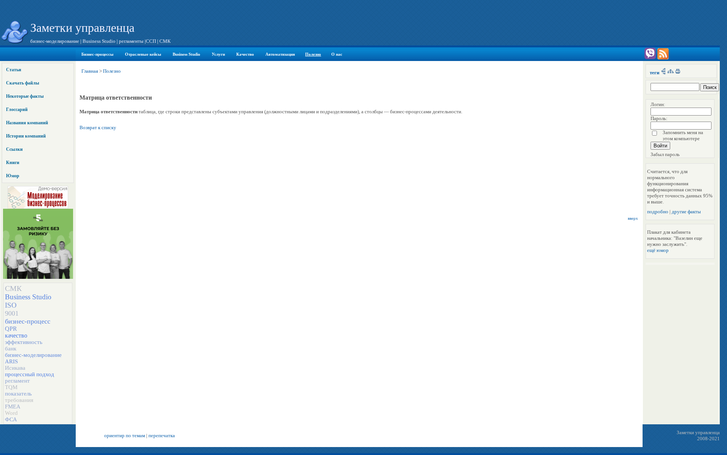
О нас (336, 54)
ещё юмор (658, 250)
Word (11, 413)
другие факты (686, 211)
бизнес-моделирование (33, 355)
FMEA (12, 406)
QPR (11, 328)
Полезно (313, 54)
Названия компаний (27, 122)
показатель (18, 394)
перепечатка (161, 435)
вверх (633, 218)
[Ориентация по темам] (663, 72)
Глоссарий (17, 109)
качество (16, 335)
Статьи (13, 69)
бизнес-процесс (27, 321)
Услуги (218, 54)
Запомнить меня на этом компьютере (683, 135)
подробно (657, 211)
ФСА (11, 419)
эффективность (23, 342)
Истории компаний (26, 136)
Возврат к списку (98, 127)
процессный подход (29, 374)
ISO (11, 305)
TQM (11, 387)
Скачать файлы (22, 83)
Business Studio (186, 54)
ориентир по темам (124, 435)
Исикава (15, 368)
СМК (13, 288)
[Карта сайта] (671, 72)
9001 (12, 313)
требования (19, 400)
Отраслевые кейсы (143, 54)
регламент (17, 381)
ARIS (11, 361)
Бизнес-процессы (97, 54)
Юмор (12, 175)
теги (654, 72)
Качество (245, 54)
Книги (12, 162)
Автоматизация (280, 54)
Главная (89, 71)
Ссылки (14, 149)
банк (10, 349)
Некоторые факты (25, 96)
